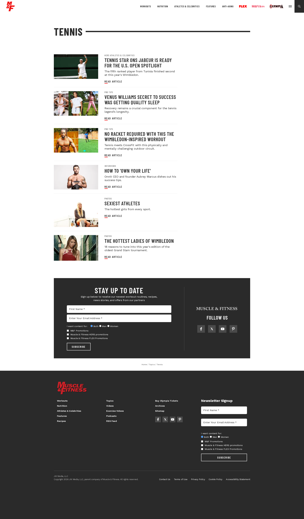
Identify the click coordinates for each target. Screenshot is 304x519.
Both (95, 326)
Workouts (145, 6)
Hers (258, 6)
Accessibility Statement (238, 479)
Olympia (276, 6)
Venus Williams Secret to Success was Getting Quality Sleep (140, 99)
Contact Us (164, 479)
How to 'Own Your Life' (127, 171)
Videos (110, 406)
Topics (109, 400)
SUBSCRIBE (79, 346)
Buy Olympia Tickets (166, 400)
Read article (113, 81)
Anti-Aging (228, 6)
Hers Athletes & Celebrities (119, 55)
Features (211, 6)
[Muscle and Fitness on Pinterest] (233, 329)
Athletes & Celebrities (187, 6)
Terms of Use (180, 479)
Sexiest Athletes (122, 203)
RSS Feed (111, 421)
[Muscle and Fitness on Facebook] (201, 329)
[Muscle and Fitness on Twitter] (212, 329)
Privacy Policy (198, 479)
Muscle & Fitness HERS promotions (89, 334)
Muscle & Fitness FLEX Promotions (89, 338)
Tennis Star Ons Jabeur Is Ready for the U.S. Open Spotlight (138, 62)
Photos (108, 199)
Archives (160, 406)
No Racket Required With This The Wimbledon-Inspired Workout (139, 136)
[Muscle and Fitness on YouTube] (222, 329)
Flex (243, 6)
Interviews (110, 166)
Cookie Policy (215, 479)
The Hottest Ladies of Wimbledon (139, 241)
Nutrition (162, 6)
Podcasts (111, 416)
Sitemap (159, 411)
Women (114, 326)
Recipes (61, 421)
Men (104, 326)
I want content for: (77, 326)
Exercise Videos (115, 411)
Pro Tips (108, 92)
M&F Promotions (79, 330)
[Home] (10, 10)
